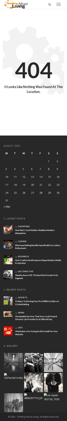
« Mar (7, 206)
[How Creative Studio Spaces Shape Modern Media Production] (8, 259)
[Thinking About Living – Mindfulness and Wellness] (17, 4)
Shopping (24, 226)
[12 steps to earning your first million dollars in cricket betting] (8, 300)
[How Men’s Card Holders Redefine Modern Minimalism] (8, 229)
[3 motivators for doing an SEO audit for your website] (8, 330)
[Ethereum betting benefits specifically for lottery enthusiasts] (8, 244)
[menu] (58, 4)
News (21, 312)
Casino (22, 241)
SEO (20, 327)
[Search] (50, 4)
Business (23, 256)
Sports (22, 297)
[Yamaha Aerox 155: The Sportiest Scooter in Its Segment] (8, 274)
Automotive (25, 271)
